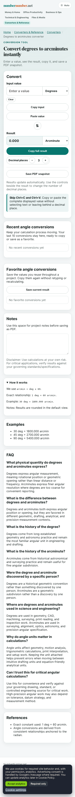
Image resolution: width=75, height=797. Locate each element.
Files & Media (38, 17)
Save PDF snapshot (38, 173)
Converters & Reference (17, 23)
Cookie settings (15, 790)
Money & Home (12, 12)
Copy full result (37, 150)
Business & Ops (54, 12)
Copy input (37, 107)
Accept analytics (16, 783)
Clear (11, 99)
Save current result (37, 289)
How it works (18, 382)
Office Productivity (33, 12)
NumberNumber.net (15, 764)
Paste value (37, 116)
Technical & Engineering (17, 17)
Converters (54, 32)
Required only (38, 783)
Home (7, 32)
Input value (13, 83)
